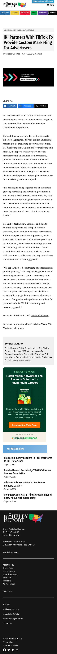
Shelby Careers (9, 571)
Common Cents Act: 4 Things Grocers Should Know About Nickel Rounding (28, 496)
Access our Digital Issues (13, 619)
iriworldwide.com (40, 315)
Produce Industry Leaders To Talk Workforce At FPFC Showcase (28, 459)
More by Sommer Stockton (21, 360)
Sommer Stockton (13, 54)
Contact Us (7, 623)
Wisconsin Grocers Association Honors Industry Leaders (24, 484)
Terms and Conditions (10, 646)
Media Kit (7, 581)
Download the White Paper (24, 425)
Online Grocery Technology (15, 30)
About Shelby (8, 565)
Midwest (15, 13)
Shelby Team (8, 568)
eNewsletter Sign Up (11, 614)
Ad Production (9, 584)
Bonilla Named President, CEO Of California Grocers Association (27, 472)
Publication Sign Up (11, 609)
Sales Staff (7, 578)
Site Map (6, 604)
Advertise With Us (10, 574)
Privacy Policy (8, 642)
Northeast (43, 13)
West (34, 13)
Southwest (25, 13)
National (30, 30)
